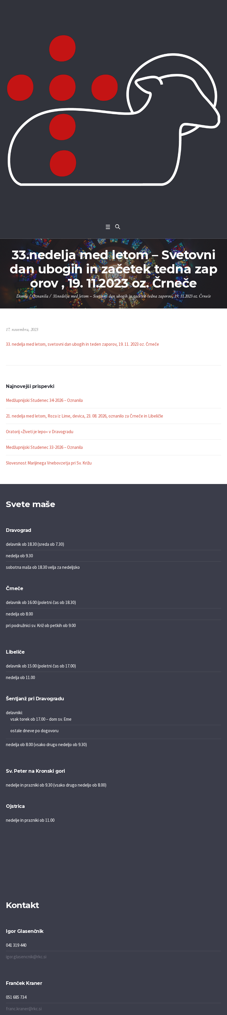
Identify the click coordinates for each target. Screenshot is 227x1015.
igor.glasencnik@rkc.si (26, 956)
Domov (22, 296)
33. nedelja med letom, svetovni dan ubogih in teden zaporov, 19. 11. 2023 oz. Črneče (82, 344)
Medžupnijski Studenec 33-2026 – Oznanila (44, 447)
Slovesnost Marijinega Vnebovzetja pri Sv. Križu (49, 463)
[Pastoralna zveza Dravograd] (113, 110)
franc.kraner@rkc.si (24, 1008)
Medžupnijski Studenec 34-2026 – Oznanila (44, 400)
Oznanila (40, 296)
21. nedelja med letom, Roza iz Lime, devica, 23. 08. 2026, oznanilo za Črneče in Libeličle (84, 416)
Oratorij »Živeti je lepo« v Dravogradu (39, 431)
